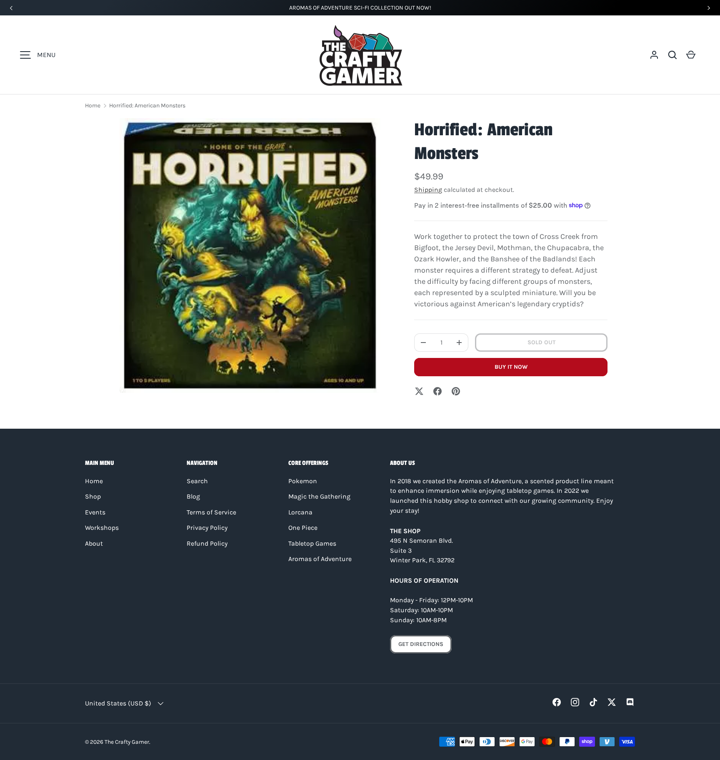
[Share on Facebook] (437, 391)
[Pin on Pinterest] (456, 391)
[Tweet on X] (419, 391)
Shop (93, 496)
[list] (250, 255)
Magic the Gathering (319, 496)
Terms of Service (211, 512)
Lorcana (300, 512)
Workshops (102, 528)
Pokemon (302, 481)
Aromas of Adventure (320, 559)
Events (95, 512)
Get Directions (420, 644)
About (94, 543)
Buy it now (511, 366)
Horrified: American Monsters (147, 105)
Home (92, 105)
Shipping (428, 190)
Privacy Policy (207, 528)
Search (197, 481)
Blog (193, 496)
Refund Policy (207, 543)
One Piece (303, 528)
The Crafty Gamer (127, 741)
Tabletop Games (312, 543)
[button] (672, 55)
